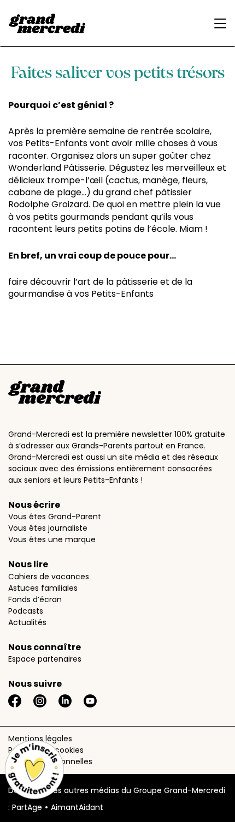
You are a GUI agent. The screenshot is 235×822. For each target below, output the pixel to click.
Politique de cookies (46, 750)
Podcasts (25, 610)
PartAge (27, 807)
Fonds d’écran (35, 599)
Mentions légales (40, 738)
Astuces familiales (43, 588)
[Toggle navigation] (217, 23)
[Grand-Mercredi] (47, 23)
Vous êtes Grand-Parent (54, 516)
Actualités (27, 622)
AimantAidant (77, 807)
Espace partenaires (44, 658)
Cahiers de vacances (48, 576)
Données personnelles (50, 761)
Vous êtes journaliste (47, 528)
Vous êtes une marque (52, 539)
